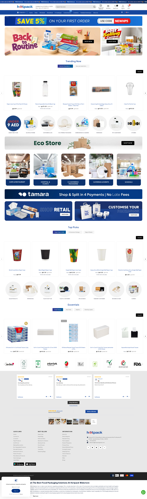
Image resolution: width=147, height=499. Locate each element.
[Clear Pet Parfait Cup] (130, 89)
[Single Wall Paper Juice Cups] (73, 255)
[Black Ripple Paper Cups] (45, 255)
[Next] (145, 93)
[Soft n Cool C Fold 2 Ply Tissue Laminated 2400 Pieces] (101, 332)
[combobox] (73, 7)
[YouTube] (100, 447)
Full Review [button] (20, 397)
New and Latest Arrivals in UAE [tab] (82, 66)
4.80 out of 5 (59, 411)
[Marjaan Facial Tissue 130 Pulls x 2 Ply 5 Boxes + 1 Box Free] (73, 89)
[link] (9, 364)
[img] (21, 376)
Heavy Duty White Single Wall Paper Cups (101, 270)
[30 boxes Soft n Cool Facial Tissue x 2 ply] (17, 332)
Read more (35, 496)
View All (139, 71)
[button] (6, 21)
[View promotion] (52, 41)
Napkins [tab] (78, 309)
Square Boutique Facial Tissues (129, 347)
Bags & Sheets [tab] (88, 232)
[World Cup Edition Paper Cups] (17, 255)
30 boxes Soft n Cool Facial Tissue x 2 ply (17, 347)
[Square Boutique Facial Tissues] (130, 332)
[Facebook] (88, 447)
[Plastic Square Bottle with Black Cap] (45, 89)
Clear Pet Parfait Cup (130, 104)
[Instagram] (92, 447)
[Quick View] (28, 81)
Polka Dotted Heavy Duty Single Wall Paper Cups (129, 270)
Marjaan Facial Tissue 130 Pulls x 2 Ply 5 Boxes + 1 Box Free (73, 104)
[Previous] (6, 169)
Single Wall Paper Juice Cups (73, 270)
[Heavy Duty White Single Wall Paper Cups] (101, 255)
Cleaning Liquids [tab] (89, 309)
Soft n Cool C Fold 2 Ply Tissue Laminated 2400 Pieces (101, 348)
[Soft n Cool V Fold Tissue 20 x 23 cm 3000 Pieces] (45, 332)
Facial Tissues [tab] (57, 309)
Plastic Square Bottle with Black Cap (45, 104)
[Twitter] (104, 447)
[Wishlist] (28, 77)
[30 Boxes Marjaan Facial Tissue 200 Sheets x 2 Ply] (73, 332)
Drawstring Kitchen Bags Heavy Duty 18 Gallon (101, 104)
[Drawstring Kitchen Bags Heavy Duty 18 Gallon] (101, 89)
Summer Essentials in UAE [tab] (65, 66)
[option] (73, 21)
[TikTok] (96, 447)
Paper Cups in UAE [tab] (59, 232)
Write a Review (91, 411)
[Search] (75, 7)
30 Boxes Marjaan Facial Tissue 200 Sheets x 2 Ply (73, 348)
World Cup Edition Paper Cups (17, 270)
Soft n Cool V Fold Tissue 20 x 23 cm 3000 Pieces (45, 348)
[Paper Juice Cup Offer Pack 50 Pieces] (17, 89)
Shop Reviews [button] (73, 402)
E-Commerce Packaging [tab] (75, 232)
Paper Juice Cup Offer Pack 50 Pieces (17, 104)
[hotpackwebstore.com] (38, 211)
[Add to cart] (28, 84)
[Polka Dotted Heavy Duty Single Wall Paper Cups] (130, 255)
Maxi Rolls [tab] (68, 309)
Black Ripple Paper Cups (45, 270)
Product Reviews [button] (73, 405)
